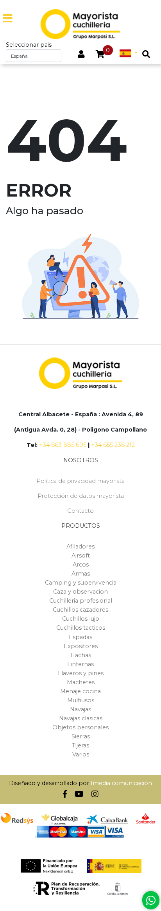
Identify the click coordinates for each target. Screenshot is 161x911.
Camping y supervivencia (80, 582)
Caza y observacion (80, 591)
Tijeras (80, 745)
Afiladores (80, 546)
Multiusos (80, 700)
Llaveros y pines (81, 673)
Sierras (81, 736)
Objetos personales (80, 727)
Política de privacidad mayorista (80, 481)
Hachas (80, 655)
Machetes (81, 682)
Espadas (80, 637)
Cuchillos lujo (80, 618)
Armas (81, 573)
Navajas (80, 709)
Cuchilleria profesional (80, 600)
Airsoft (81, 555)
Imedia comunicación (121, 783)
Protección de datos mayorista (81, 495)
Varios (80, 754)
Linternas (80, 664)
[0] (100, 54)
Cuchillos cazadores (80, 609)
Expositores (81, 646)
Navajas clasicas (80, 718)
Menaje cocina (80, 691)
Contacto (80, 510)
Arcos (81, 564)
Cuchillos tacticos (80, 627)
